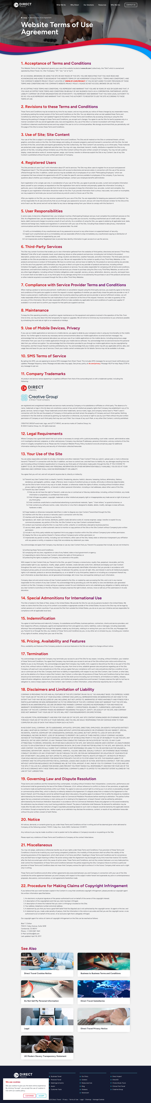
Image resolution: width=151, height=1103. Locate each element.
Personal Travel (56, 1080)
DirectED (115, 1080)
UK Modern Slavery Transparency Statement (45, 1056)
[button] (29, 1096)
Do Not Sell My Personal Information (41, 1001)
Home (25, 17)
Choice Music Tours (119, 1083)
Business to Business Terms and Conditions (101, 973)
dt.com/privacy (94, 363)
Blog (83, 1086)
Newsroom (85, 1093)
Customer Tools (56, 1089)
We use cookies (13, 1082)
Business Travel (56, 1076)
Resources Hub (87, 1083)
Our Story (85, 1076)
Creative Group (117, 1089)
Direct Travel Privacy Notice (94, 1028)
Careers (84, 1080)
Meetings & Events (57, 1083)
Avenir (53, 1086)
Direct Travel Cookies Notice (37, 973)
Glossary (85, 1089)
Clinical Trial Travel (118, 1086)
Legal (26, 1028)
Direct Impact (117, 1076)
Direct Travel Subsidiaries (93, 1001)
